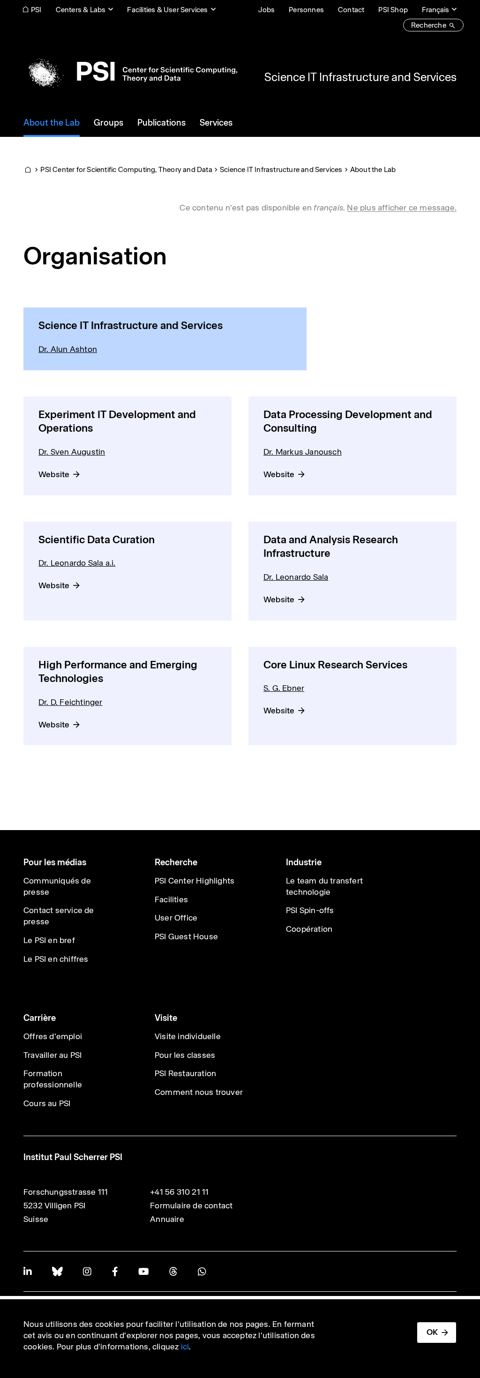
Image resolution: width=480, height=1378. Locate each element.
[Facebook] (115, 1271)
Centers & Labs (81, 10)
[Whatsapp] (202, 1271)
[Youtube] (143, 1271)
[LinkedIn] (27, 1271)
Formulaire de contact (191, 1205)
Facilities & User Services (167, 10)
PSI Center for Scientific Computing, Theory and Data (126, 169)
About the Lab (373, 169)
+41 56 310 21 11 (179, 1192)
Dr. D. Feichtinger (70, 702)
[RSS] (173, 1271)
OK (432, 1332)
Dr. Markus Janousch (302, 452)
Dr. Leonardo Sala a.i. (76, 563)
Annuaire (167, 1219)
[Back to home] (130, 71)
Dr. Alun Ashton (67, 349)
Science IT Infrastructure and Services (360, 76)
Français (435, 10)
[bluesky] (57, 1271)
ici (185, 1346)
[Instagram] (87, 1271)
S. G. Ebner (283, 688)
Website (53, 474)
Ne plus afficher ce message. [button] (402, 207)
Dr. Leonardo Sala (295, 577)
